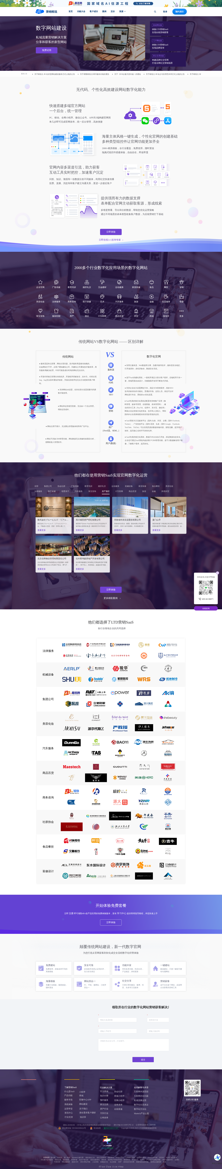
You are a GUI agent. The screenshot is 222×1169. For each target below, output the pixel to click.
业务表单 (118, 1105)
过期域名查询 (130, 1157)
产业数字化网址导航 (153, 1159)
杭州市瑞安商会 (171, 1157)
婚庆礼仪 (102, 486)
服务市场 (68, 1100)
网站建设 (83, 1104)
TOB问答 (57, 1162)
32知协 (59, 1157)
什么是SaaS (69, 1091)
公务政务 (104, 1117)
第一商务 (67, 1157)
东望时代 (135, 1159)
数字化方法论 (140, 1109)
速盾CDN (75, 1162)
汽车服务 (79, 491)
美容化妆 (169, 486)
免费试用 (46, 50)
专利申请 (74, 1159)
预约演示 (179, 11)
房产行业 (104, 1109)
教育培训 (88, 486)
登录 (165, 11)
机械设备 (129, 486)
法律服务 (38, 491)
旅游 (144, 491)
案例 (104, 11)
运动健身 (115, 486)
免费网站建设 (141, 1157)
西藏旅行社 (104, 1162)
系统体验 (68, 1104)
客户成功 (94, 11)
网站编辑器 (66, 1162)
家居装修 (142, 486)
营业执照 (97, 1128)
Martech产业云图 (141, 1113)
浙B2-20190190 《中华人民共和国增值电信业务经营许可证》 (87, 1125)
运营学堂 (68, 1109)
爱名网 (53, 1157)
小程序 (82, 1092)
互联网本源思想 (141, 1091)
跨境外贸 (165, 491)
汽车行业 (104, 1113)
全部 (36, 486)
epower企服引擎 (78, 1157)
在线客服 (118, 1109)
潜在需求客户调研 (87, 1113)
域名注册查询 (101, 1157)
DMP (120, 1162)
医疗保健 (52, 491)
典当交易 (104, 1104)
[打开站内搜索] (155, 12)
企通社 (177, 1159)
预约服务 (104, 1100)
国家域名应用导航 (142, 1162)
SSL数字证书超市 (47, 1159)
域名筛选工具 (90, 1157)
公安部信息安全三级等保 (146, 1125)
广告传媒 (75, 486)
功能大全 (81, 11)
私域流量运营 (140, 1100)
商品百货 (132, 491)
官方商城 (104, 1091)
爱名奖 (103, 1159)
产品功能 (68, 1095)
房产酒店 (106, 491)
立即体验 (110, 232)
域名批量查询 (95, 1159)
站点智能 (113, 1162)
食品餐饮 (156, 486)
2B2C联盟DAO (167, 1159)
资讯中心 (68, 1113)
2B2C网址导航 (85, 1162)
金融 (154, 491)
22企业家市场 (152, 1157)
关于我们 (83, 1109)
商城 (81, 1095)
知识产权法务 (83, 1159)
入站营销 (95, 1162)
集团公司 (48, 486)
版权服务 (66, 1159)
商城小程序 (119, 1096)
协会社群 (61, 486)
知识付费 (104, 1096)
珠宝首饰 (92, 491)
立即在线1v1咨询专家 (110, 240)
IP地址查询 (119, 1157)
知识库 (83, 1117)
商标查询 (111, 1157)
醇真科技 (127, 1159)
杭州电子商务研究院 (115, 1159)
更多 (164, 1162)
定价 (113, 11)
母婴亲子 (65, 491)
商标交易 (58, 1159)
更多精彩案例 (111, 598)
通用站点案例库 (155, 1162)
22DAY (161, 1157)
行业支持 (69, 1117)
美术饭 (142, 1159)
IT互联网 (119, 491)
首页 (71, 11)
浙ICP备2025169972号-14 (123, 1125)
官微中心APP (85, 1100)
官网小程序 (119, 1100)
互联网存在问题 (141, 1096)
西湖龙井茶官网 (128, 1162)
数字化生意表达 (141, 1105)
